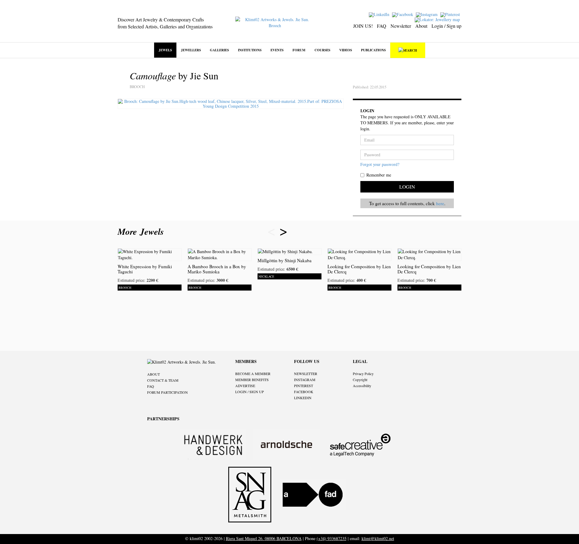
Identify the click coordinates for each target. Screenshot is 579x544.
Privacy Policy (363, 373)
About (421, 26)
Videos (345, 49)
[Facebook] (403, 14)
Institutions (249, 49)
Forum (299, 49)
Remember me (378, 175)
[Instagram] (427, 14)
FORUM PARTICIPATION (167, 392)
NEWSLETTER (305, 373)
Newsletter (401, 26)
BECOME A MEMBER (253, 373)
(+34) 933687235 (331, 538)
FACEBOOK (303, 391)
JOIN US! (363, 26)
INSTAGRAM (304, 379)
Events (277, 49)
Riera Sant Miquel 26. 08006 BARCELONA (264, 538)
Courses (322, 49)
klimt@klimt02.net (378, 538)
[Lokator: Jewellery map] (438, 19)
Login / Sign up (446, 26)
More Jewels (142, 231)
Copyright (360, 379)
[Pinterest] (450, 14)
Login (407, 186)
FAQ (381, 26)
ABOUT (153, 374)
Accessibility (362, 385)
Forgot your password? (379, 164)
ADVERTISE (245, 385)
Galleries (219, 49)
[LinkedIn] (380, 14)
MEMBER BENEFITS (252, 379)
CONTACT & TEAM (163, 380)
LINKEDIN (303, 397)
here (440, 203)
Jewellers (191, 49)
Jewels (165, 49)
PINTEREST (303, 385)
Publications (373, 49)
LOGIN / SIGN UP (249, 391)
